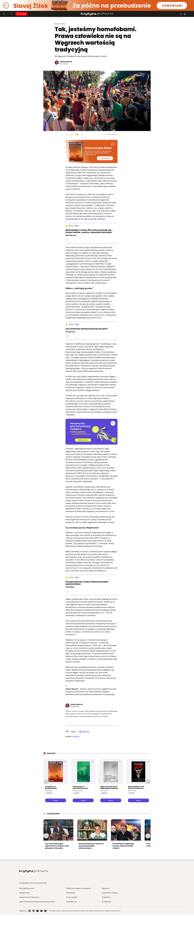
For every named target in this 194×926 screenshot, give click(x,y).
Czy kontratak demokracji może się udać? (86, 329)
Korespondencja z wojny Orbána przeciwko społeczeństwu (87, 583)
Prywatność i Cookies (110, 893)
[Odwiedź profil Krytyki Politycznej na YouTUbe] (41, 911)
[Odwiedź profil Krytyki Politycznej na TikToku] (37, 911)
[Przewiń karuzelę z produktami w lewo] (46, 781)
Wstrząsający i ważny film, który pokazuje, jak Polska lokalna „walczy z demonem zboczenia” (89, 231)
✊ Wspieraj (106, 902)
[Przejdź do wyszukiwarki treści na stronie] (12, 14)
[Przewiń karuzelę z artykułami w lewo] (46, 835)
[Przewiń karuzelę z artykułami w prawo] (147, 835)
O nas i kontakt (71, 897)
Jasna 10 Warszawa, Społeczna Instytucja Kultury (37, 902)
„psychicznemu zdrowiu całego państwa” (82, 390)
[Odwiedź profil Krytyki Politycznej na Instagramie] (33, 911)
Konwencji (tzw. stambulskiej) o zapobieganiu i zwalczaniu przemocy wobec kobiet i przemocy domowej (90, 360)
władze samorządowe (86, 274)
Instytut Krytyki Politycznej (29, 897)
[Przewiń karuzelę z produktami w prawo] (147, 781)
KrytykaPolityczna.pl (26, 888)
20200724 (76, 736)
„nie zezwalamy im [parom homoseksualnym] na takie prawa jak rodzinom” (89, 217)
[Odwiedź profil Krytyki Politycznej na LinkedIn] (45, 911)
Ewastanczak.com (115, 911)
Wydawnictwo (24, 893)
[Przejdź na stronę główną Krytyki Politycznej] (33, 871)
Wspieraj (23, 14)
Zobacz (55, 800)
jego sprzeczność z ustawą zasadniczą (100, 272)
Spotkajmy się (71, 902)
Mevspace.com (99, 911)
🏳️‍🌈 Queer (82, 732)
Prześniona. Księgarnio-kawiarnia (78, 888)
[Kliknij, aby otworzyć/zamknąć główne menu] (4, 14)
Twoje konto (106, 897)
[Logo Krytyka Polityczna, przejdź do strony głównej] (97, 13)
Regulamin (106, 888)
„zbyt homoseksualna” (74, 382)
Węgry (73, 732)
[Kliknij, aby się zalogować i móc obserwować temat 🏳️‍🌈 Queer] (88, 732)
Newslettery (70, 893)
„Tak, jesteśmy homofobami (84, 543)
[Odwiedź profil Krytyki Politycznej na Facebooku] (29, 911)
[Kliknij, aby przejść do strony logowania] (181, 14)
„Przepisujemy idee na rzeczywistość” (33, 883)
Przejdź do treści (10, 6)
